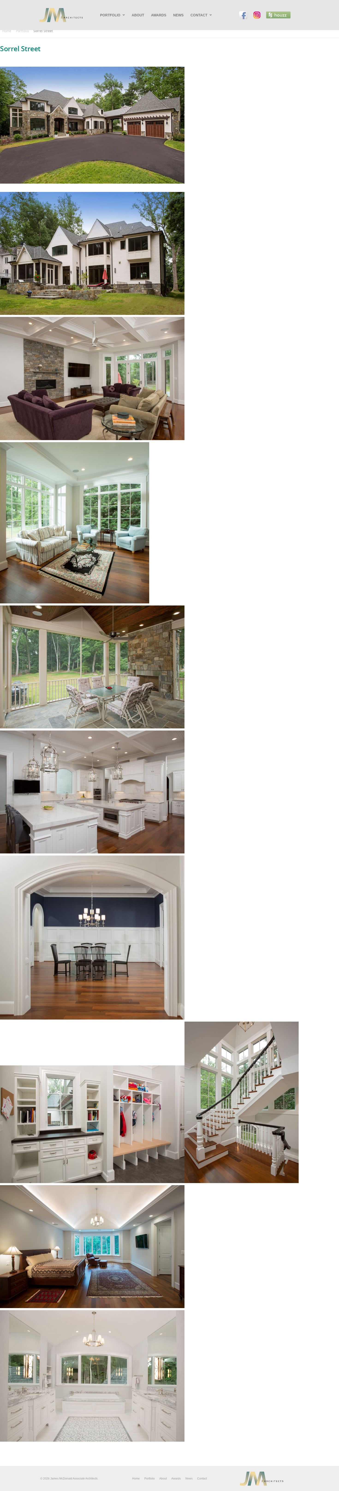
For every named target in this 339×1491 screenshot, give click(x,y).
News (178, 15)
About (138, 15)
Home (6, 31)
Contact (198, 15)
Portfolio (110, 15)
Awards (158, 15)
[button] (112, 15)
